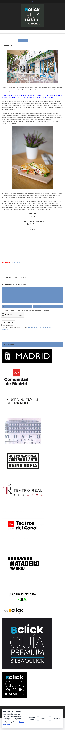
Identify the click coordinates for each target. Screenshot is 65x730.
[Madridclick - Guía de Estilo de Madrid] (32, 15)
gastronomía (7, 277)
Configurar (56, 718)
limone (16, 277)
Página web (32, 227)
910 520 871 (34, 224)
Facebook (32, 230)
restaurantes (25, 277)
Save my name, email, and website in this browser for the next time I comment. (26, 310)
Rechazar (44, 718)
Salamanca (23, 40)
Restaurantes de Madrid (10, 40)
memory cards (15, 262)
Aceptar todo (32, 718)
